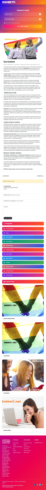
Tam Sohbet (20, 485)
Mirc (14, 448)
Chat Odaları (16, 64)
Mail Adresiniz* (12, 195)
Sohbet (27, 64)
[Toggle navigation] (42, 2)
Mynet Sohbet (7, 430)
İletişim (14, 445)
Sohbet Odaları (33, 64)
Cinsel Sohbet (23, 64)
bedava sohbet (12, 169)
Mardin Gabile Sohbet (9, 318)
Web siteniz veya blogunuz (13, 201)
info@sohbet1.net (38, 442)
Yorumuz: (6, 206)
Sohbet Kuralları (16, 452)
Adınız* (5, 189)
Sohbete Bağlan (24, 26)
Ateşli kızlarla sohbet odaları (10, 134)
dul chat (28, 158)
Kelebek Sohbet (6, 485)
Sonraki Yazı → (40, 176)
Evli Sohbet (6, 393)
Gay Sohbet (7, 355)
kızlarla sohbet (29, 169)
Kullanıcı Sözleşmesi (17, 446)
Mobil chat (6, 108)
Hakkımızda (15, 443)
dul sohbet (22, 169)
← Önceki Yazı (5, 176)
